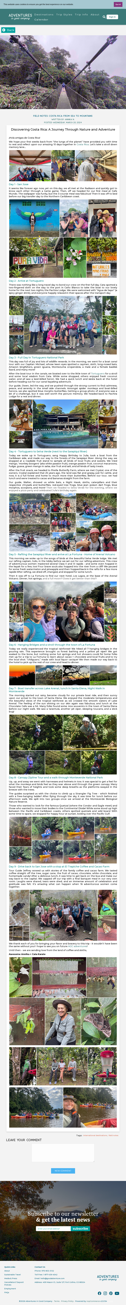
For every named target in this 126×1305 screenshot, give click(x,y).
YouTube (117, 1293)
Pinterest (111, 1293)
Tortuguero (98, 373)
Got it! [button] (118, 4)
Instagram (105, 1293)
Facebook (99, 1293)
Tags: (79, 1135)
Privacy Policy (67, 1301)
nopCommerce (93, 1301)
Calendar (41, 19)
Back (10, 30)
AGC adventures (77, 946)
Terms (57, 1301)
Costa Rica (83, 144)
